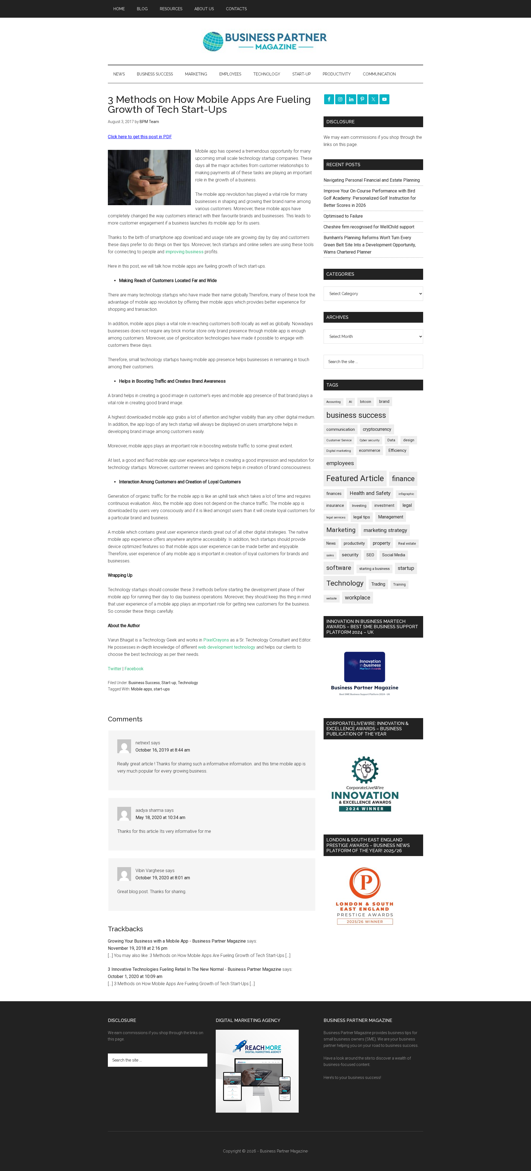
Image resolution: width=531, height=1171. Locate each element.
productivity (354, 543)
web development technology (226, 647)
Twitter (114, 668)
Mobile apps (141, 689)
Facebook (134, 668)
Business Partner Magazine (265, 41)
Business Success (144, 682)
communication (340, 429)
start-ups (162, 689)
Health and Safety (370, 493)
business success (356, 415)
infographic (406, 494)
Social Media (393, 555)
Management (390, 517)
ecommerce (369, 450)
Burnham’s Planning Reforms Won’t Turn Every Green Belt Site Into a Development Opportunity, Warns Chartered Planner (370, 245)
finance (403, 478)
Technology (188, 682)
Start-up (169, 682)
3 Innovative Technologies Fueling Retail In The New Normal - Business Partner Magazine (194, 969)
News (331, 543)
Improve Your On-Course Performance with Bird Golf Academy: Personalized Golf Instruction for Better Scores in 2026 (370, 198)
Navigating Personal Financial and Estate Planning (372, 180)
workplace (357, 597)
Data (391, 440)
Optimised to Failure (343, 216)
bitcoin (365, 402)
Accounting (333, 402)
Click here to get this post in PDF (140, 136)
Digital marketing (338, 451)
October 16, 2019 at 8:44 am (163, 750)
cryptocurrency (377, 429)
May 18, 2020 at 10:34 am (160, 817)
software (338, 568)
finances (334, 493)
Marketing (341, 530)
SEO (370, 554)
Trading (378, 584)
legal (407, 505)
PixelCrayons (216, 640)
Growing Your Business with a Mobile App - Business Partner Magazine (177, 941)
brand (384, 401)
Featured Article (355, 478)
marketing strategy (385, 530)
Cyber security (369, 440)
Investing (359, 506)
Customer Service (339, 440)
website (331, 598)
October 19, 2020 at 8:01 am (163, 877)
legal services (335, 517)
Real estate (407, 543)
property (381, 543)
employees (340, 463)
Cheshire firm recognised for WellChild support (369, 226)
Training (399, 584)
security (350, 554)
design (408, 440)
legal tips (361, 517)
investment (384, 505)
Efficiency (397, 450)
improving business (184, 251)
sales (330, 555)
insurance (335, 505)
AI (350, 402)
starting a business (374, 569)
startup (406, 568)
